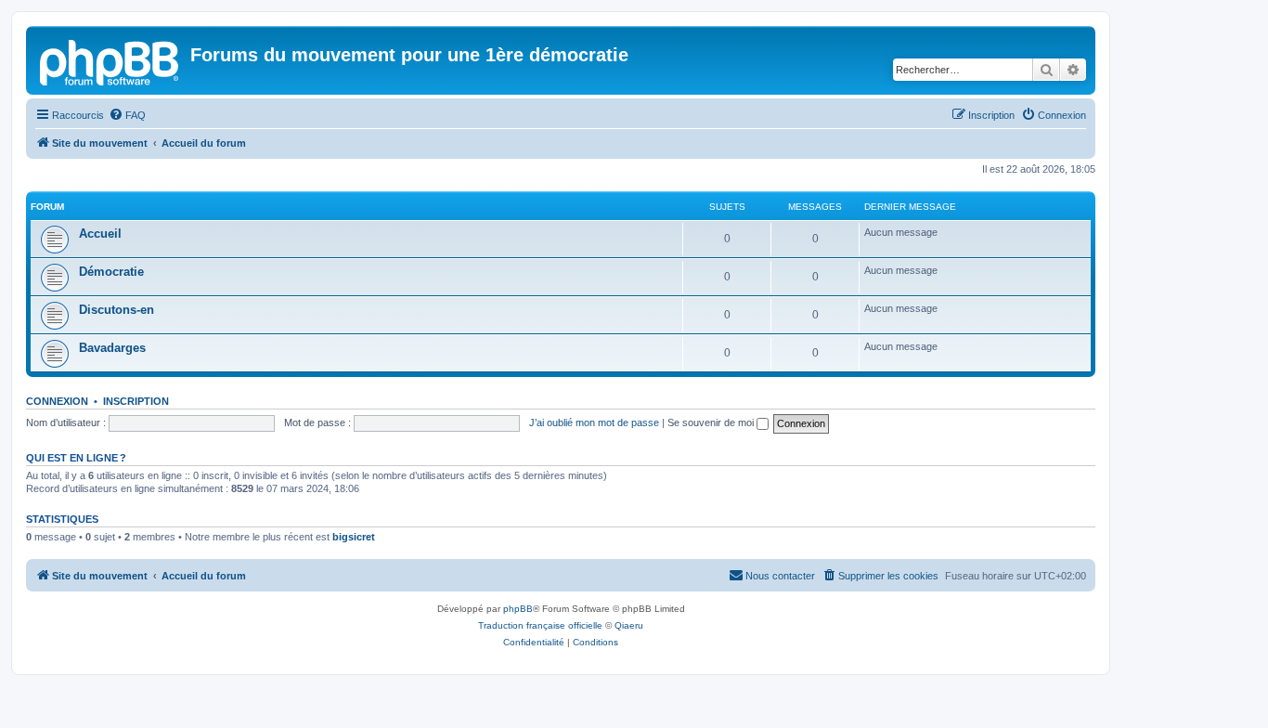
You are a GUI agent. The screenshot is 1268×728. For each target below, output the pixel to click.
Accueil (100, 233)
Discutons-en (116, 310)
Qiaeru (629, 625)
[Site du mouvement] (110, 60)
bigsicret (353, 536)
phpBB (518, 609)
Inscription (136, 401)
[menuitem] (127, 115)
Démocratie (111, 272)
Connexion (57, 401)
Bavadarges (112, 348)
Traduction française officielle (540, 625)
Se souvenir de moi (712, 422)
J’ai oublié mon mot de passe (594, 422)
